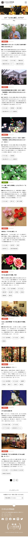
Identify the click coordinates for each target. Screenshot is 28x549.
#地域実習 (12, 108)
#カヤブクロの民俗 (5, 428)
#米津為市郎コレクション (16, 428)
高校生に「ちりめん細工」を (9, 231)
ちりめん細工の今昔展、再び (9, 275)
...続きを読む (16, 56)
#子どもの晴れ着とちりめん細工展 (16, 470)
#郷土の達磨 (19, 108)
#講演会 (22, 337)
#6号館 (3, 288)
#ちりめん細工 (13, 60)
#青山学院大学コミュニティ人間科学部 (9, 111)
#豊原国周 (4, 295)
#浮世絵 (16, 292)
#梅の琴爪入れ (5, 248)
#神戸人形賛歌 (19, 201)
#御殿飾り (23, 381)
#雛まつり (10, 384)
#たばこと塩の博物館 (11, 288)
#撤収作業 (4, 292)
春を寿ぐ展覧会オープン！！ (9, 367)
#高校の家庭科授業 (13, 248)
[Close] (26, 2)
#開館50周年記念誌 (19, 63)
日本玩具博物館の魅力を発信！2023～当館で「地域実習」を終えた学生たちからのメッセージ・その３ (14, 92)
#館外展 (10, 295)
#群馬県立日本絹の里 (6, 473)
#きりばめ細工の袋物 (6, 424)
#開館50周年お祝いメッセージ (8, 63)
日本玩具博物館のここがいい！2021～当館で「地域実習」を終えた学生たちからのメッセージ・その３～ (14, 140)
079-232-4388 (7, 514)
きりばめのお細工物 (7, 411)
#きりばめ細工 (5, 60)
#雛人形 (15, 384)
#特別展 (22, 292)
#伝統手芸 (12, 245)
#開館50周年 (20, 60)
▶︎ (16, 480)
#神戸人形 (12, 201)
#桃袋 (18, 245)
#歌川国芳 (10, 292)
